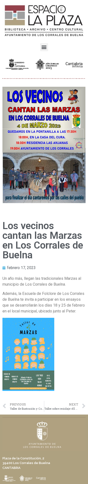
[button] (44, 47)
